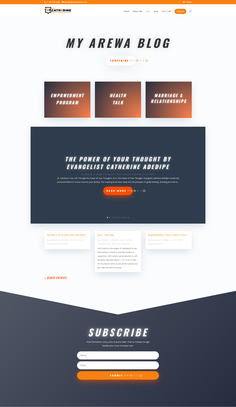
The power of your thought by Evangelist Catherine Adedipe (118, 163)
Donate (180, 11)
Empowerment (104, 243)
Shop (156, 11)
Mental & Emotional (132, 174)
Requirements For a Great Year (167, 235)
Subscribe (119, 60)
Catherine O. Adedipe (93, 174)
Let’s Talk (166, 11)
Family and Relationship (57, 243)
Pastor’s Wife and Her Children (66, 235)
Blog (148, 11)
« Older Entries (55, 278)
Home (126, 11)
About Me (137, 11)
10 (128, 217)
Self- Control (106, 235)
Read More (116, 190)
